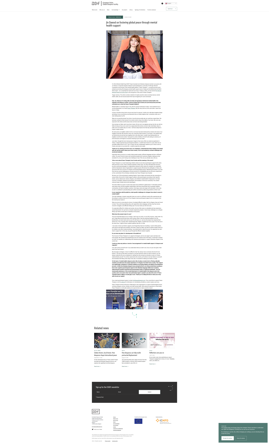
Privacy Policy (236, 427)
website (123, 282)
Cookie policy (115, 441)
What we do (94, 10)
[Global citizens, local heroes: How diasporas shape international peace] (107, 340)
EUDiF (105, 3)
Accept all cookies (227, 438)
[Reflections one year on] (162, 340)
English (169, 3)
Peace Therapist (131, 108)
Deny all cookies (241, 438)
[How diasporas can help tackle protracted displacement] (134, 340)
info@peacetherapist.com (139, 280)
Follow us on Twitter (98, 429)
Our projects (124, 10)
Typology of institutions (140, 10)
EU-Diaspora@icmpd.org (97, 426)
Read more (96, 366)
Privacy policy (107, 441)
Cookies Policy (227, 427)
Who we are (102, 10)
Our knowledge (115, 10)
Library (131, 10)
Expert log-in (170, 8)
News (108, 10)
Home (114, 417)
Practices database (151, 10)
